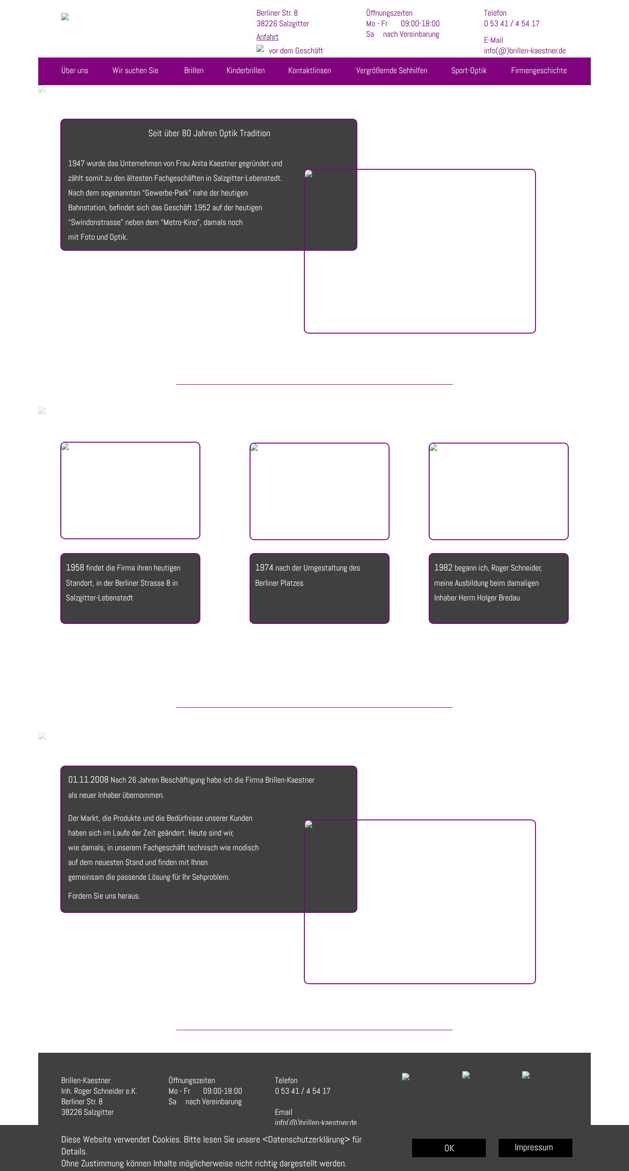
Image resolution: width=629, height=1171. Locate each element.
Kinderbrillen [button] (246, 70)
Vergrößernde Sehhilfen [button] (391, 70)
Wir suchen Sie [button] (135, 70)
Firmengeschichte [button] (539, 70)
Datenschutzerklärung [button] (306, 1139)
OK (449, 1148)
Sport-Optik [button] (469, 70)
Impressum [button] (534, 1147)
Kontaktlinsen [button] (309, 70)
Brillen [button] (194, 70)
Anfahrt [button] (267, 36)
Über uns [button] (74, 70)
